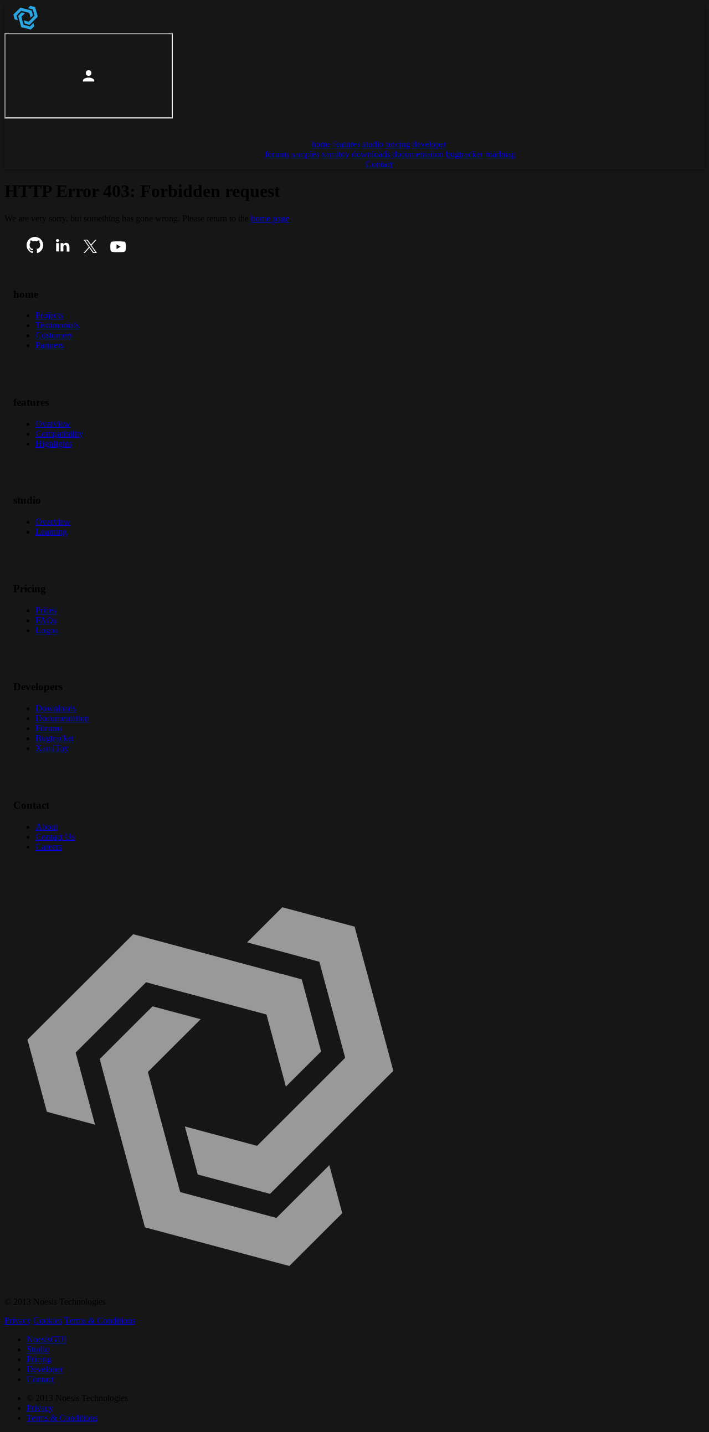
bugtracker (464, 154)
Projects (49, 315)
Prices (45, 610)
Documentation (62, 718)
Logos (46, 630)
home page (270, 218)
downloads (371, 154)
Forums (48, 728)
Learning (51, 531)
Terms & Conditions (99, 1320)
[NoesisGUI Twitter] (90, 250)
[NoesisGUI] (26, 28)
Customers (54, 335)
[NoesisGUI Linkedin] (62, 250)
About (46, 826)
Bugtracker (54, 738)
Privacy (17, 1320)
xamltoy (335, 154)
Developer (45, 1369)
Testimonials (57, 325)
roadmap (500, 154)
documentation (418, 154)
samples (305, 154)
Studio (38, 1349)
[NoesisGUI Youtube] (118, 250)
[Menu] (17, 125)
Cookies (47, 1320)
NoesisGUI (46, 1339)
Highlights (53, 443)
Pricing (39, 1359)
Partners (49, 345)
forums (277, 154)
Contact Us (55, 836)
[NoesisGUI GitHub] (35, 250)
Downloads (55, 708)
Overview (52, 423)
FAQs (45, 620)
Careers (48, 846)
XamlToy (52, 748)
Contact (40, 1379)
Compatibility (59, 433)
